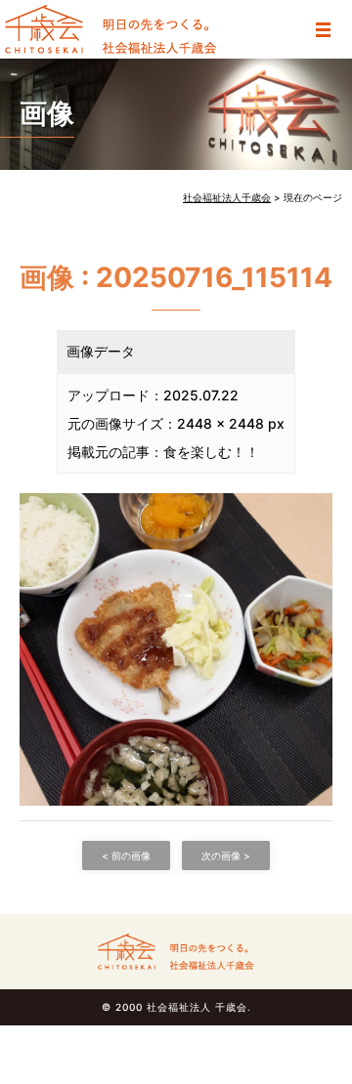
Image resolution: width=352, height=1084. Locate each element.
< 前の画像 (126, 855)
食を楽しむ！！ (211, 451)
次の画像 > (225, 855)
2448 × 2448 (220, 423)
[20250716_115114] (176, 648)
